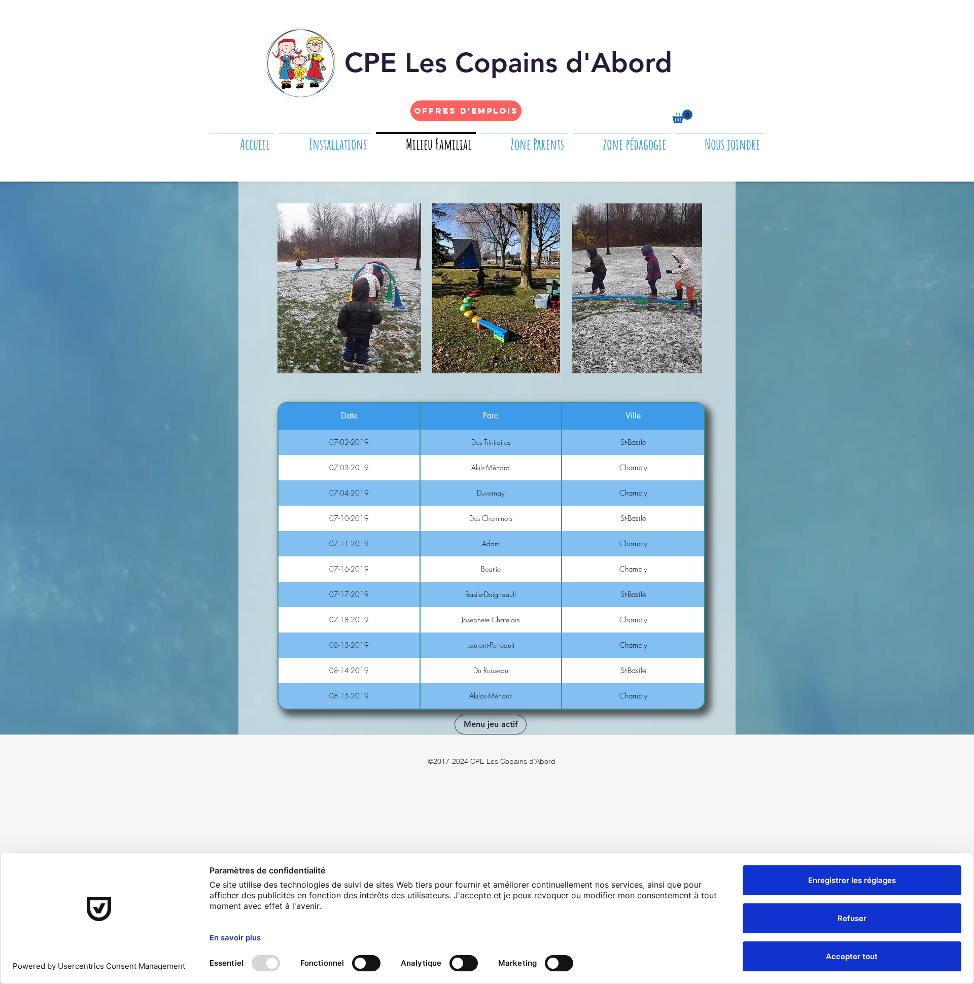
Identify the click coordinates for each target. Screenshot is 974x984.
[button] (682, 116)
